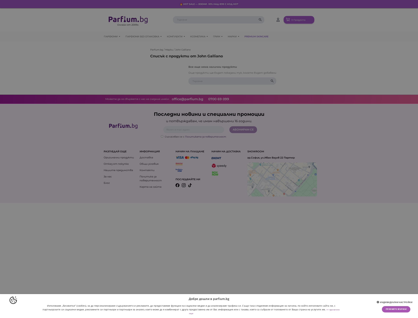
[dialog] (209, 306)
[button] (395, 302)
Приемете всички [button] (396, 309)
